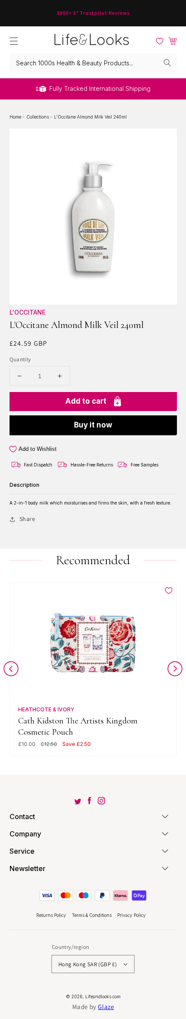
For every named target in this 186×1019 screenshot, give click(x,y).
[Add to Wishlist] (168, 590)
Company (25, 833)
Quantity (20, 359)
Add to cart (85, 401)
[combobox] (93, 63)
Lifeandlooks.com (103, 996)
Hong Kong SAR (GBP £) (87, 964)
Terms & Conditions (92, 915)
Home (16, 116)
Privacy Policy (131, 915)
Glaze (106, 1007)
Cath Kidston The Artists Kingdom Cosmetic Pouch (78, 726)
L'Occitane (27, 312)
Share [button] (27, 519)
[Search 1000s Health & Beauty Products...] (167, 62)
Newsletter (27, 868)
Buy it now (93, 425)
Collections (38, 116)
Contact (22, 816)
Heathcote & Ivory (46, 709)
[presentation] (11, 670)
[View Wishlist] (159, 41)
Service (22, 851)
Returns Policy (51, 915)
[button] (13, 41)
